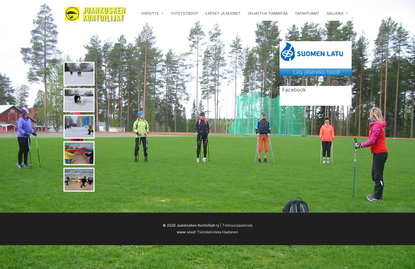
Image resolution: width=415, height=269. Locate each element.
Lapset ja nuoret (223, 13)
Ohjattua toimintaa (268, 13)
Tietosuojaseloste (237, 225)
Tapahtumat (307, 13)
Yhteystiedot (184, 13)
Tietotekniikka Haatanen (217, 232)
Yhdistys (150, 13)
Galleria (335, 13)
